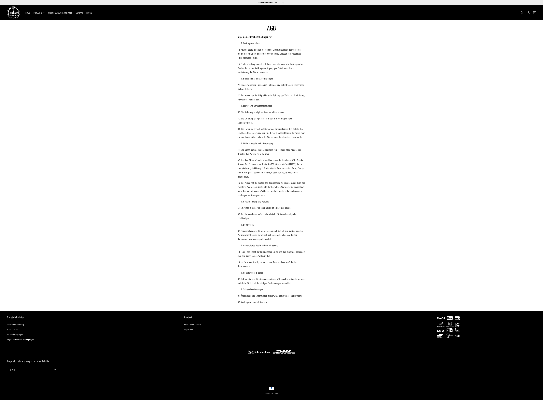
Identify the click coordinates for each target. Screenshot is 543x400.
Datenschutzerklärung (15, 324)
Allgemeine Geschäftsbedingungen (20, 339)
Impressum (188, 329)
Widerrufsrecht (13, 329)
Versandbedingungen (15, 334)
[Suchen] (522, 13)
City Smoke (274, 393)
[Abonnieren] (55, 369)
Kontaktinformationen (192, 324)
